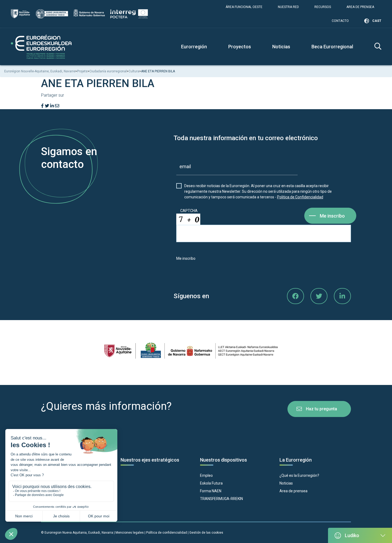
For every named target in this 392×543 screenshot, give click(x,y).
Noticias (281, 46)
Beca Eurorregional (332, 46)
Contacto (340, 21)
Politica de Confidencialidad (300, 197)
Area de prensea (360, 7)
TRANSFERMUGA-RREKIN (221, 499)
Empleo (206, 475)
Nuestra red (288, 7)
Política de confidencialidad (166, 532)
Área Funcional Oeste (244, 7)
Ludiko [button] (352, 535)
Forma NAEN (210, 491)
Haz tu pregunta (321, 408)
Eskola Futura (211, 483)
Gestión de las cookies (206, 532)
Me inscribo (332, 216)
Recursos (322, 7)
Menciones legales (129, 532)
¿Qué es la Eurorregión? (299, 475)
